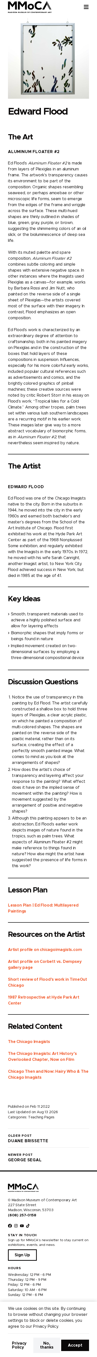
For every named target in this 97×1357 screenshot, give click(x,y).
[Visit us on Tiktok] (28, 1226)
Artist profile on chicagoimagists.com (45, 950)
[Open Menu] (90, 7)
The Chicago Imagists (29, 1042)
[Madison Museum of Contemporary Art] (29, 7)
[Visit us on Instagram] (16, 1226)
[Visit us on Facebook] (10, 1226)
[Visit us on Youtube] (22, 1226)
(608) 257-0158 (22, 1215)
